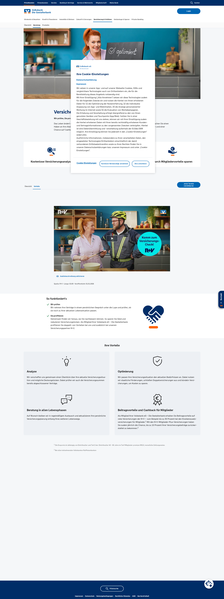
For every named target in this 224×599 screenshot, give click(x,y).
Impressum (79, 596)
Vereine (54, 3)
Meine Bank (114, 3)
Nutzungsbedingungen (104, 596)
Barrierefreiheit (143, 596)
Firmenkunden (42, 3)
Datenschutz (89, 596)
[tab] (32, 19)
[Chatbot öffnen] (209, 584)
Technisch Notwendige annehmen (114, 164)
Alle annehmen (141, 164)
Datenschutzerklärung (86, 80)
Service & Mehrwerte (85, 3)
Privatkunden (29, 3)
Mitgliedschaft (101, 3)
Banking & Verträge (67, 3)
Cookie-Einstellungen (86, 163)
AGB (133, 596)
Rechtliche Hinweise (122, 596)
